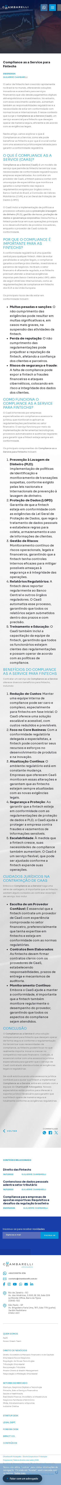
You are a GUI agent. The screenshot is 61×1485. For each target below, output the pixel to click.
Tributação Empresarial (14, 1364)
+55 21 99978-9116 (17, 1273)
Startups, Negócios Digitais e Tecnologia (22, 1387)
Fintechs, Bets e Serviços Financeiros (20, 1390)
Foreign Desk (10, 1429)
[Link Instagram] (9, 1284)
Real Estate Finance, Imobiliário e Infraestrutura (25, 1397)
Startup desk (10, 1416)
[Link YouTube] (15, 1284)
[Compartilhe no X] (56, 1132)
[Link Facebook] (4, 1284)
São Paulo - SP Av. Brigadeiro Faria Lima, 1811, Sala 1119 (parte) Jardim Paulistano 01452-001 (32, 1309)
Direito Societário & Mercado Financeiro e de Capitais (28, 1355)
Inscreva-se (49, 1235)
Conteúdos (10, 1443)
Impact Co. (9, 1436)
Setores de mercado (15, 1383)
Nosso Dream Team (12, 1341)
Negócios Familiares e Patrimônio (19, 1400)
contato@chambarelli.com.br (22, 1279)
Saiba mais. (20, 1473)
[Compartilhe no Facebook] (50, 1132)
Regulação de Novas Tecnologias (18, 1361)
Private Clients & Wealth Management (20, 1370)
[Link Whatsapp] (44, 7)
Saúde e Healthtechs (13, 1393)
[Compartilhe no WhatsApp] (44, 1132)
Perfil (5, 1338)
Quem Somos (10, 1334)
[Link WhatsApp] (20, 1284)
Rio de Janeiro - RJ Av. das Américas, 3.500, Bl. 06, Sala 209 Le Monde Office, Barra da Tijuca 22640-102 (29, 1296)
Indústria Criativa (11, 1406)
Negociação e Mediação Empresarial (20, 1374)
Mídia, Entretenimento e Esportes (19, 1403)
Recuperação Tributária (14, 1367)
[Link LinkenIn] (31, 1284)
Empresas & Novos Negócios (16, 1358)
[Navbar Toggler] (52, 7)
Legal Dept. (9, 1422)
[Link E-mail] (26, 1284)
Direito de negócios (15, 1350)
